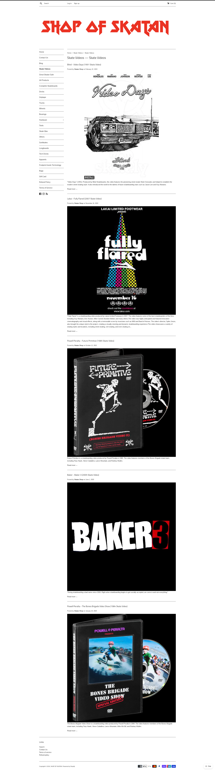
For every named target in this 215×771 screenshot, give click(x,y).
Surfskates (43, 142)
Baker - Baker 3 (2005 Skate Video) (83, 474)
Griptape (42, 97)
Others (41, 137)
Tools (41, 125)
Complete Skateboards (48, 86)
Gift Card (42, 176)
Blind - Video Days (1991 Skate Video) (84, 64)
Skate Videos (44, 69)
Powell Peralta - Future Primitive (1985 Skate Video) (90, 340)
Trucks (41, 103)
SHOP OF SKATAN (56, 766)
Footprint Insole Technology (50, 165)
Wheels (42, 108)
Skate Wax (43, 131)
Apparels (42, 159)
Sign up (76, 3)
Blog (41, 63)
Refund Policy (44, 182)
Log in (69, 3)
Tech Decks (43, 154)
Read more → (72, 189)
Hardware (51, 120)
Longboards (44, 148)
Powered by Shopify (69, 766)
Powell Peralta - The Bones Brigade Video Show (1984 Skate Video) (97, 606)
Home (41, 52)
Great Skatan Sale (46, 75)
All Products (44, 80)
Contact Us (43, 58)
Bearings (42, 114)
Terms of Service (45, 188)
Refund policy (44, 755)
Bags (41, 171)
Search (41, 747)
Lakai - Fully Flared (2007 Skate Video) (84, 198)
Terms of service (45, 752)
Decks (41, 92)
